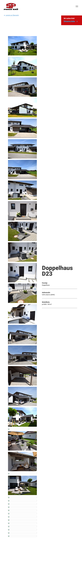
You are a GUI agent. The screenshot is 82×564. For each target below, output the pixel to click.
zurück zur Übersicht (12, 15)
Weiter (34, 289)
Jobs (69, 21)
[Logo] (11, 6)
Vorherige (9, 289)
